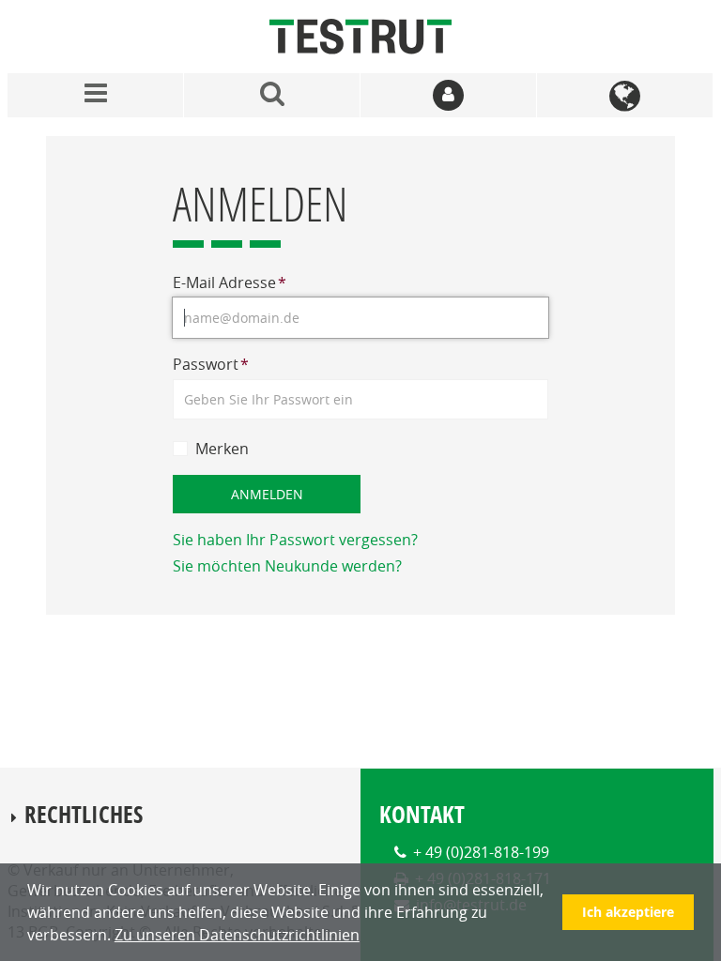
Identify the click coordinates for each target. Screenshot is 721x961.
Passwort (211, 364)
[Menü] (96, 95)
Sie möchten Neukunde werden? (287, 566)
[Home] (360, 36)
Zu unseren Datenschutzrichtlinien (237, 934)
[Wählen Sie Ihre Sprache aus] (625, 95)
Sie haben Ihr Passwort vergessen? (295, 539)
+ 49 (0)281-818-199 (481, 852)
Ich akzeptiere (628, 912)
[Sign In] (448, 95)
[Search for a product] (272, 95)
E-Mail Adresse (229, 282)
